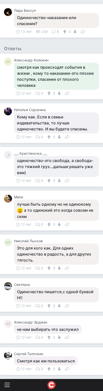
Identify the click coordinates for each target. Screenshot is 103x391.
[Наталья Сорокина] (9, 111)
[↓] (74, 32)
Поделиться (83, 31)
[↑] (65, 32)
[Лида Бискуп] (9, 12)
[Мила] (9, 199)
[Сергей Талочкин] (9, 355)
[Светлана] (9, 286)
